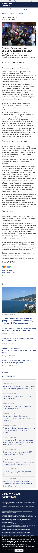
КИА (10, 1)
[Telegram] (8, 267)
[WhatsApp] (10, 267)
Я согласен (19, 550)
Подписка (33, 1)
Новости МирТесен (8, 272)
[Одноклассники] (5, 267)
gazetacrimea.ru (15, 530)
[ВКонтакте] (3, 267)
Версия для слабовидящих (19, 9)
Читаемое (8, 376)
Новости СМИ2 (7, 270)
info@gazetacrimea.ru (22, 526)
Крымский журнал (20, 1)
